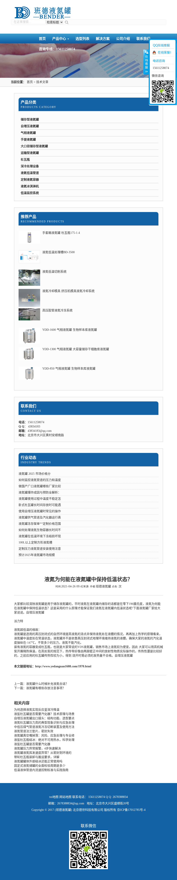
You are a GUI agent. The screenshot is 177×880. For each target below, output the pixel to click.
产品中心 (59, 39)
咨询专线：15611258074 (57, 49)
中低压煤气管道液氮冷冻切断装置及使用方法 (44, 727)
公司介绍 (123, 39)
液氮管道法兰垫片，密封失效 (33, 731)
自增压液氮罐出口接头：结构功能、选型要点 (44, 718)
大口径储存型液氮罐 (34, 146)
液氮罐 (39, 603)
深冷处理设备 (30, 166)
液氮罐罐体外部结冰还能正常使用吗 (38, 761)
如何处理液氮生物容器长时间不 (40, 530)
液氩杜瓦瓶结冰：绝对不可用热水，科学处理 (44, 739)
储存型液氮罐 (30, 119)
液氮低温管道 (30, 173)
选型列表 (82, 39)
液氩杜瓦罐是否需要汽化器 (32, 744)
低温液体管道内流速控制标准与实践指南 (41, 770)
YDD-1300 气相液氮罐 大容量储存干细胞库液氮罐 (75, 349)
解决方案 (103, 39)
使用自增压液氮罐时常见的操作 (40, 511)
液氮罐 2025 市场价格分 (35, 473)
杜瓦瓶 (25, 159)
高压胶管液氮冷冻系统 (57, 310)
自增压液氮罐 (30, 126)
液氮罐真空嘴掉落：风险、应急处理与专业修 (44, 735)
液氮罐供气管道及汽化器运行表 (40, 517)
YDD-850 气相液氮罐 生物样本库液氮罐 (68, 368)
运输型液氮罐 (30, 152)
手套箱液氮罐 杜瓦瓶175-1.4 (61, 232)
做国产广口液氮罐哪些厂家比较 (40, 486)
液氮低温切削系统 (54, 271)
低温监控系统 (30, 193)
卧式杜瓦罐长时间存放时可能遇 (40, 505)
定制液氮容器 (30, 179)
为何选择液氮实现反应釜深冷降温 (36, 709)
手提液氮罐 (28, 139)
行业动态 (28, 458)
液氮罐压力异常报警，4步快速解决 (37, 748)
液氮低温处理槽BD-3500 (58, 252)
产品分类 (28, 102)
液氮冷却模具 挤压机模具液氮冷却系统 (68, 291)
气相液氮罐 (28, 132)
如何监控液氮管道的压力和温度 (40, 480)
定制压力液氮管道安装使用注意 (40, 548)
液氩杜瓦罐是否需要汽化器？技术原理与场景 (44, 714)
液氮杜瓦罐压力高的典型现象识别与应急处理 (44, 722)
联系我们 (28, 406)
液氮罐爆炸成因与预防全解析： (40, 492)
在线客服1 (164, 52)
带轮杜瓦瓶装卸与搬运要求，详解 (36, 757)
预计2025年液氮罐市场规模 (37, 555)
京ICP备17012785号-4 (131, 809)
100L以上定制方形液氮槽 (35, 542)
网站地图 (65, 797)
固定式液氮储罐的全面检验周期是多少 (39, 765)
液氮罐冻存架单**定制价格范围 (40, 523)
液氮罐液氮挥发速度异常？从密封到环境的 (42, 752)
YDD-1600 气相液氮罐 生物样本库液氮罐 (69, 329)
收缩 (146, 62)
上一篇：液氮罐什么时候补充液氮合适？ (41, 683)
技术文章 (42, 82)
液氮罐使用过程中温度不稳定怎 (40, 498)
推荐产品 (28, 217)
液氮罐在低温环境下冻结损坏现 (40, 536)
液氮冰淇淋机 (30, 186)
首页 (42, 39)
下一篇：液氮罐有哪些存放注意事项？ (39, 688)
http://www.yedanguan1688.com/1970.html (63, 666)
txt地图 (53, 797)
